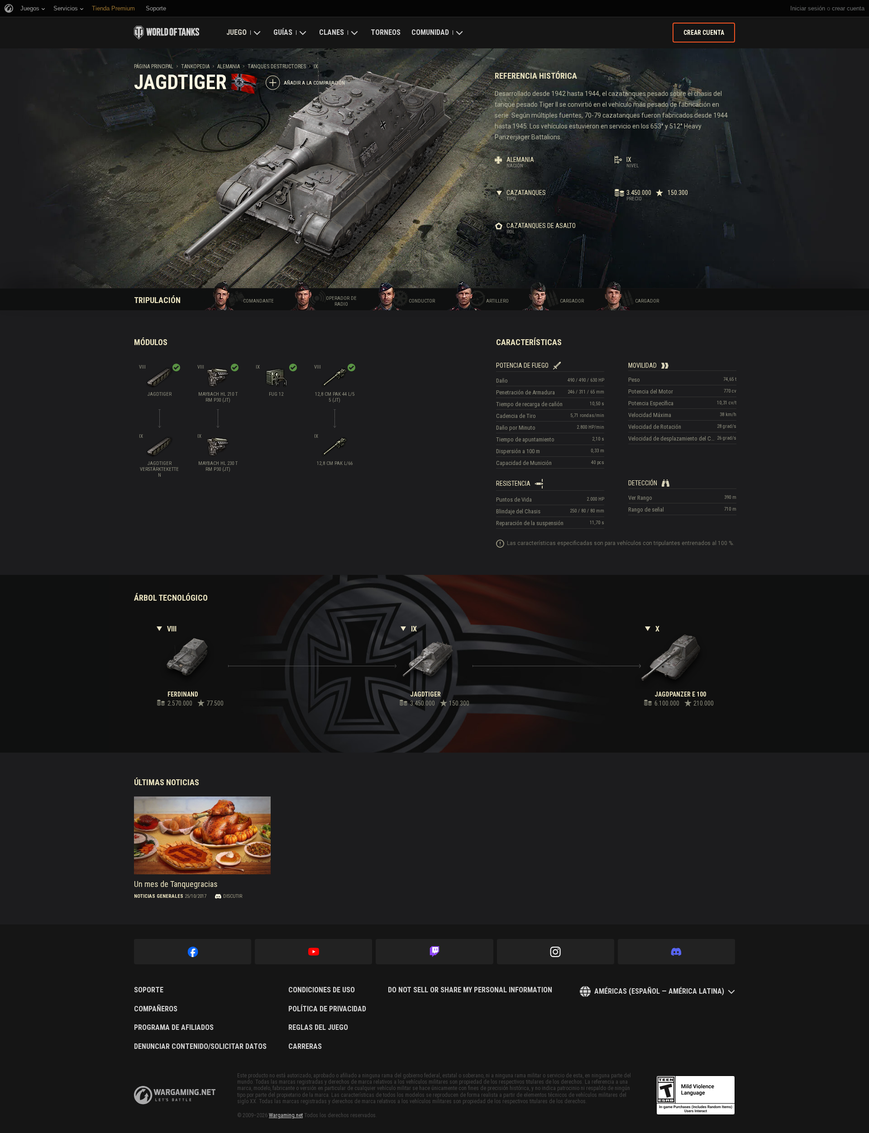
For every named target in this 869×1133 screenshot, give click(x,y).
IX (316, 66)
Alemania (228, 66)
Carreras (305, 1047)
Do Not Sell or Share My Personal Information (470, 990)
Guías (282, 32)
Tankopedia (195, 66)
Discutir (232, 896)
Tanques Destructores (277, 66)
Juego (236, 32)
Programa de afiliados (174, 1028)
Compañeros (155, 1009)
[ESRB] (695, 1095)
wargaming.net (174, 1095)
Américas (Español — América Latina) (659, 991)
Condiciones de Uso (321, 990)
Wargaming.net (286, 1115)
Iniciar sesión (807, 8)
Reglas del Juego (318, 1028)
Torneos (386, 32)
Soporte (148, 990)
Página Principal (153, 66)
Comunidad (430, 32)
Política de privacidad (327, 1009)
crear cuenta (848, 8)
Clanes (331, 32)
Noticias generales (158, 896)
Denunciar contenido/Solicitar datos (200, 1047)
